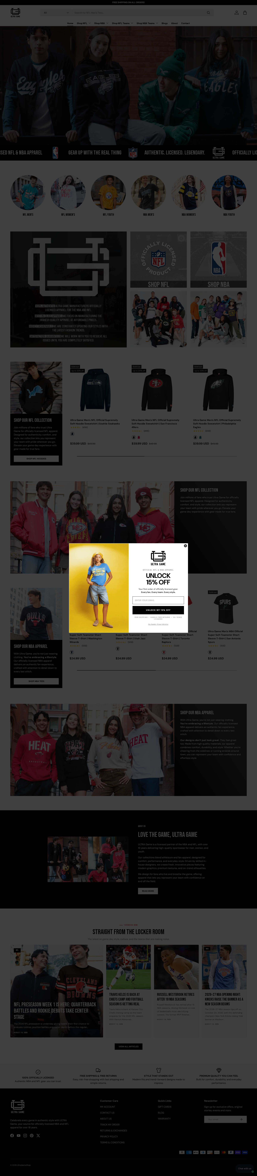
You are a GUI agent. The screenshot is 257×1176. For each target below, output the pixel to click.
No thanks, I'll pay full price (158, 624)
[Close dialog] (185, 545)
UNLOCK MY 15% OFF (158, 610)
